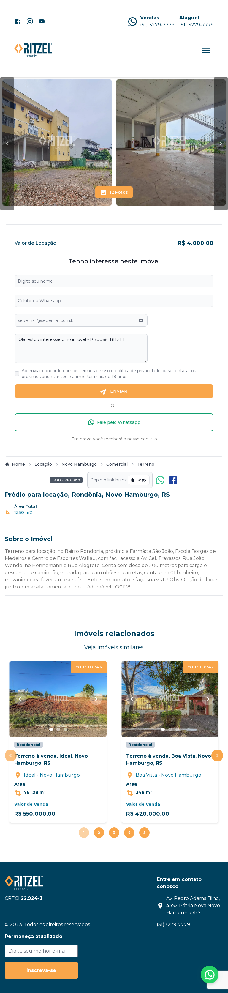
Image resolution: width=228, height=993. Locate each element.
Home (18, 464)
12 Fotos (119, 192)
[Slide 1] (51, 729)
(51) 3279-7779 (157, 25)
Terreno (145, 464)
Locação (43, 464)
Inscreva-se (41, 970)
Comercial (117, 464)
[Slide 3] (65, 729)
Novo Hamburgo (79, 464)
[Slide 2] (58, 729)
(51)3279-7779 (173, 924)
